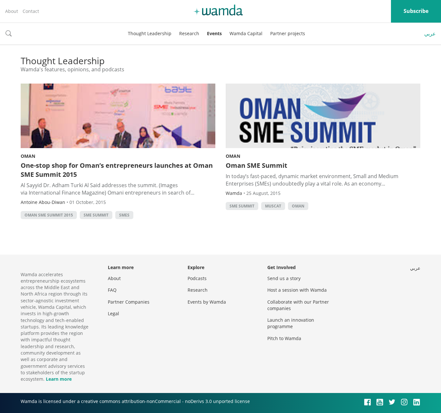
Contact (31, 11)
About (11, 11)
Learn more (59, 379)
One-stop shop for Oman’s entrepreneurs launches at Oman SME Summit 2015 (117, 170)
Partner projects (287, 33)
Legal (113, 313)
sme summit (96, 215)
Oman (28, 156)
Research (189, 33)
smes (124, 215)
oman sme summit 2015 (49, 215)
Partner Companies (128, 302)
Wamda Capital (246, 33)
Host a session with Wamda (297, 290)
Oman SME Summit (256, 165)
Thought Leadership (149, 33)
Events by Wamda (207, 302)
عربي (430, 33)
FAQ (112, 290)
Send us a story (284, 278)
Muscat (273, 206)
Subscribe (416, 11)
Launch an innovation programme (290, 323)
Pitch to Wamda (284, 338)
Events (214, 33)
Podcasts (197, 278)
